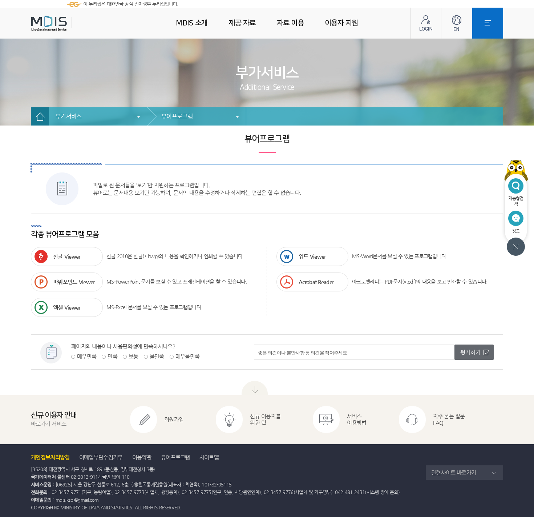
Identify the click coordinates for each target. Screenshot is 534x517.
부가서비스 (69, 116)
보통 (133, 356)
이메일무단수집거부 (101, 457)
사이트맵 (209, 457)
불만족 (157, 356)
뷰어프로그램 (177, 116)
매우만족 (86, 356)
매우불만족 (187, 356)
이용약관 (141, 457)
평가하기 (470, 352)
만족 (112, 356)
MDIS (67, 23)
